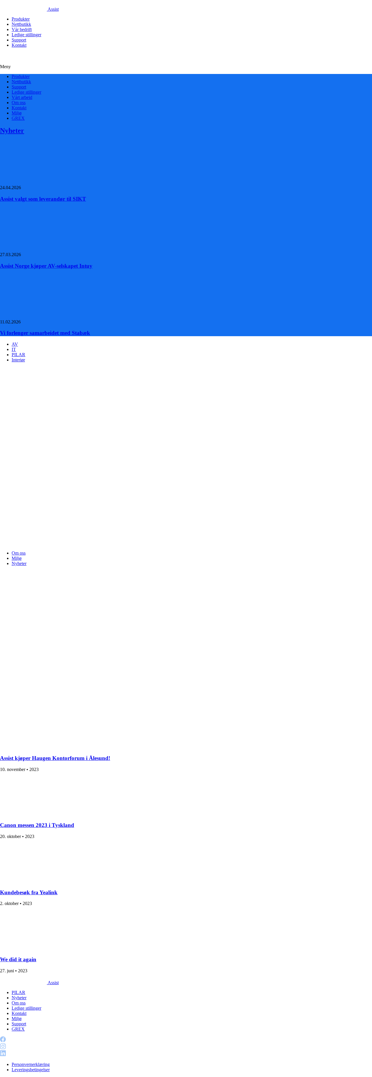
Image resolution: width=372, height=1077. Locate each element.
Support (19, 39)
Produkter (21, 19)
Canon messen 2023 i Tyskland (37, 825)
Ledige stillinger (26, 34)
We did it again (18, 959)
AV (15, 344)
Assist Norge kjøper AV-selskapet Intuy (46, 266)
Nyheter (12, 130)
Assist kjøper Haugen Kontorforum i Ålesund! (55, 758)
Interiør (18, 359)
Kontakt (19, 45)
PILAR (18, 354)
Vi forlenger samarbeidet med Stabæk (45, 333)
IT (14, 349)
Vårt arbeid (22, 97)
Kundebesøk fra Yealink (29, 892)
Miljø (17, 113)
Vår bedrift (22, 29)
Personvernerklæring (31, 1064)
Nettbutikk (21, 24)
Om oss (19, 102)
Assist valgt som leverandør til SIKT (43, 199)
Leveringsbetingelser (31, 1069)
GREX (18, 118)
